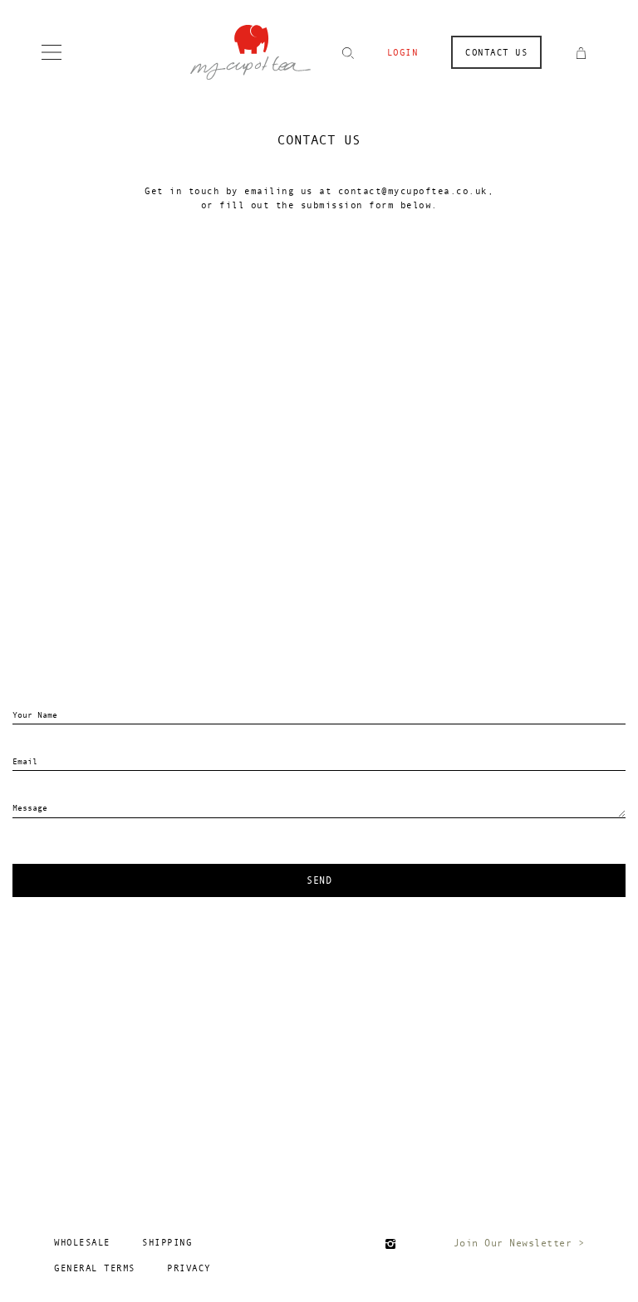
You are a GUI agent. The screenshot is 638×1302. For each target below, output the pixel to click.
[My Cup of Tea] (250, 50)
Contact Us (496, 52)
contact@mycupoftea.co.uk (413, 191)
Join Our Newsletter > (519, 1243)
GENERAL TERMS (94, 1268)
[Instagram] (390, 1243)
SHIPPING (167, 1242)
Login (403, 52)
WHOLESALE (82, 1242)
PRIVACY (189, 1268)
